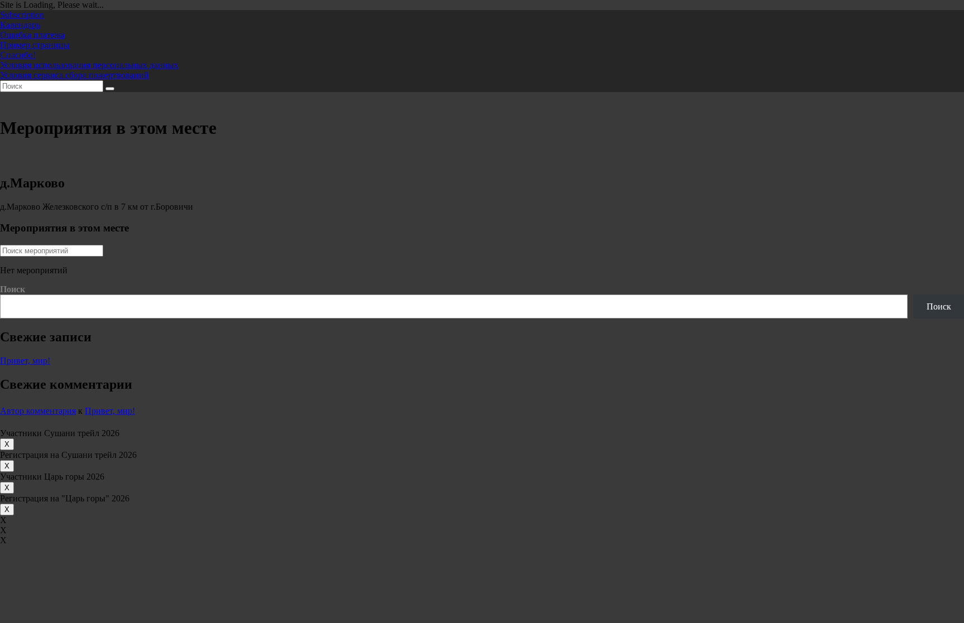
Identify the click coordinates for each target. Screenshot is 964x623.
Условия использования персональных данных (89, 65)
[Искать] (109, 88)
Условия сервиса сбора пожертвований (74, 75)
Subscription (22, 15)
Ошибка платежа (32, 35)
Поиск (12, 289)
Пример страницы (35, 45)
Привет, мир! (25, 360)
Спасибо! (18, 55)
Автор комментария (38, 411)
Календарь (20, 25)
